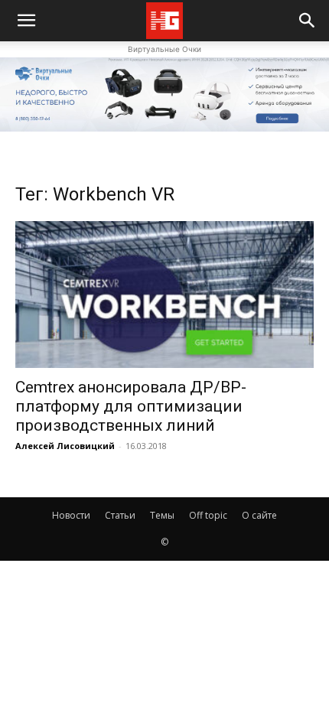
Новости (71, 515)
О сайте (259, 515)
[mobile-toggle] (26, 20)
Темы (162, 515)
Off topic (208, 515)
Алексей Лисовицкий (65, 445)
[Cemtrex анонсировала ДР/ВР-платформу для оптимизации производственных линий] (164, 295)
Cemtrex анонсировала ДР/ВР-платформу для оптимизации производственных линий (130, 406)
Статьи (120, 515)
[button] (307, 20)
